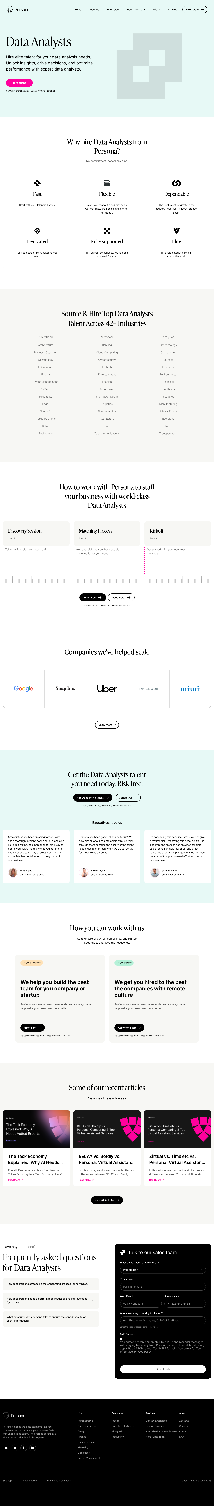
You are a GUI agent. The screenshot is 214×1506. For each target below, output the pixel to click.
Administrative (85, 1420)
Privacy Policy (29, 1480)
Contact (183, 1431)
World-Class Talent (155, 1436)
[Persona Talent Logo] (18, 9)
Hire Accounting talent (90, 797)
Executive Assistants (156, 1420)
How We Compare (155, 1426)
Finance (82, 1436)
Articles (172, 9)
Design (81, 1431)
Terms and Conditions (59, 1480)
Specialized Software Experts (161, 1431)
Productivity (118, 1436)
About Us (94, 9)
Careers (183, 1426)
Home (77, 9)
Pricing (156, 9)
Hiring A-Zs (118, 1431)
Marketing (83, 1447)
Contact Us (125, 797)
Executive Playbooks (123, 1426)
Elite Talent (113, 9)
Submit (160, 1369)
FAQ (181, 1436)
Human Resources (87, 1442)
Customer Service (87, 1426)
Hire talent (19, 82)
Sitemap (7, 1480)
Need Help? (119, 597)
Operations (83, 1452)
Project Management (89, 1458)
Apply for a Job (127, 1027)
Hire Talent (192, 9)
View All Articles (104, 1200)
